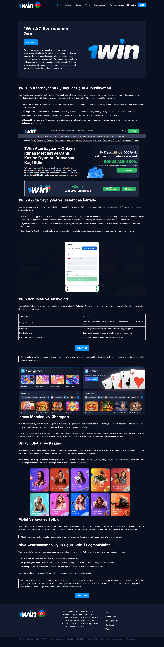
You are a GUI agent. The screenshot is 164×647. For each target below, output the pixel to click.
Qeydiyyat (109, 625)
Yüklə (87, 5)
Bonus (108, 612)
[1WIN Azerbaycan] (29, 5)
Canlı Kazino (110, 617)
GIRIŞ (142, 5)
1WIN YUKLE (30, 42)
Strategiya (131, 5)
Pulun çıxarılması (117, 5)
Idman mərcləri (111, 621)
